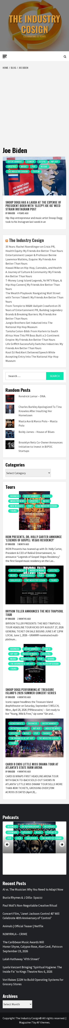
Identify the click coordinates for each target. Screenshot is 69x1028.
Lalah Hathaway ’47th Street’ (21, 959)
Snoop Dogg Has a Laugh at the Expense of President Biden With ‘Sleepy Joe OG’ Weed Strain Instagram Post (33, 205)
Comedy (30, 161)
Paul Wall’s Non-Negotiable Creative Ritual (30, 905)
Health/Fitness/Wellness (19, 826)
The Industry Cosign (34, 24)
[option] (34, 848)
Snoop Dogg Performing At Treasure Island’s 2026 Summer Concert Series (30, 691)
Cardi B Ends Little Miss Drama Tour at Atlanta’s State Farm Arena (31, 766)
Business (14, 496)
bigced (12, 213)
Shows (51, 575)
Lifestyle (12, 166)
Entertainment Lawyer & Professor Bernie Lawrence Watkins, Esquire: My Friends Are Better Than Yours (30, 259)
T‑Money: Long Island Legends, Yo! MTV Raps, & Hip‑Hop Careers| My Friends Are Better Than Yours (33, 285)
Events (47, 648)
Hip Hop (54, 161)
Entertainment (15, 161)
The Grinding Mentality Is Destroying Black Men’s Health (31, 861)
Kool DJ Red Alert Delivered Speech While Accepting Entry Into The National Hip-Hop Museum (31, 357)
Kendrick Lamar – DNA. (32, 396)
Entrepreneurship (19, 728)
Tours (13, 510)
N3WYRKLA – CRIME (15, 934)
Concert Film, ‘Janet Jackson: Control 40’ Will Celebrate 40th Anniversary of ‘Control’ (31, 916)
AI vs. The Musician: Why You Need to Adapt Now (33, 889)
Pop (34, 166)
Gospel (42, 161)
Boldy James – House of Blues (36, 432)
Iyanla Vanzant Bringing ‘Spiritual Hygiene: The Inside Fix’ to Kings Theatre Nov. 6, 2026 (32, 969)
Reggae (44, 166)
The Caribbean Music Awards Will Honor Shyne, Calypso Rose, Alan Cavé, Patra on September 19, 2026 (32, 946)
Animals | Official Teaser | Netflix (23, 926)
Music (24, 166)
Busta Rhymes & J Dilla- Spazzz (22, 898)
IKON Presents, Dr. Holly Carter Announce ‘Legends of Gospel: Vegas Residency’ (33, 538)
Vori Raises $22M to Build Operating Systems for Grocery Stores (33, 982)
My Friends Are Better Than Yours (24, 838)
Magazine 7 (26, 1022)
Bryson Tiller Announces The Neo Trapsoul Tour (34, 613)
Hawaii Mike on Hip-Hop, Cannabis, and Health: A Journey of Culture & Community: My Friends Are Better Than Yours (33, 272)
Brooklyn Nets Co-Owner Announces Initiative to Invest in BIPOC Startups (41, 447)
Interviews (54, 826)
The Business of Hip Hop (21, 663)
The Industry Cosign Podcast (22, 855)
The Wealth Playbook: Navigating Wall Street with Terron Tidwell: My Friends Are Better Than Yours (34, 297)
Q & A (18, 843)
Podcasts (50, 838)
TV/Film (36, 171)
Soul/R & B (15, 580)
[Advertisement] (34, 105)
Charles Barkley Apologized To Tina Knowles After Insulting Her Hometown (40, 411)
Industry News (17, 500)
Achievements (16, 723)
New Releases (16, 505)
